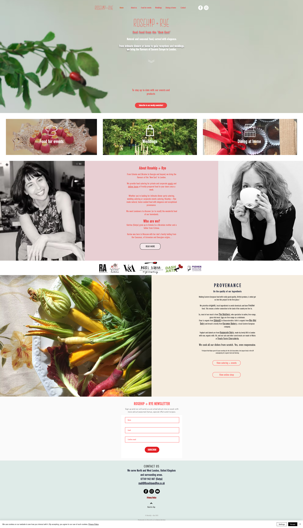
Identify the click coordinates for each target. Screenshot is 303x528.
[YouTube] (157, 491)
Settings (282, 524)
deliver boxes (133, 186)
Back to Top (151, 507)
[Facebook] (200, 7)
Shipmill (217, 320)
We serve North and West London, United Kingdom (151, 470)
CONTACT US (151, 466)
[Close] (300, 524)
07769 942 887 (148, 479)
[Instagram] (206, 7)
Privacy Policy (93, 524)
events (170, 183)
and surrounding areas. (151, 474)
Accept (292, 524)
